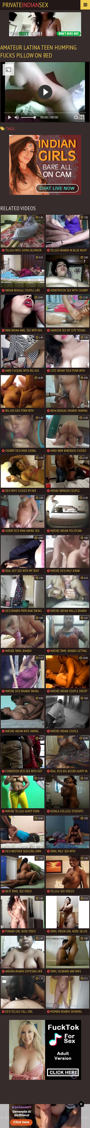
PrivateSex (25, 4)
